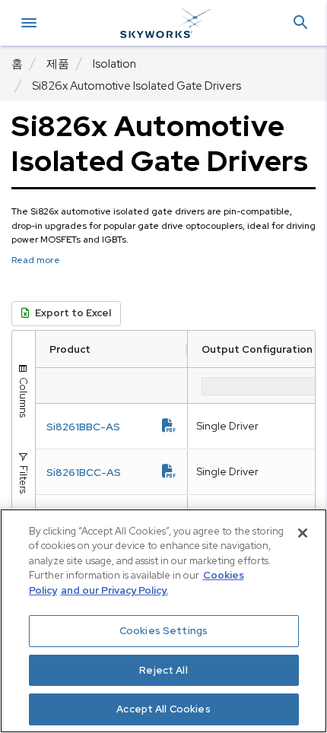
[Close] (302, 533)
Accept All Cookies (163, 709)
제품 (57, 63)
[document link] (169, 426)
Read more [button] (35, 260)
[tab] (23, 390)
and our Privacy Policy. (114, 590)
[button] (300, 23)
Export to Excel (72, 312)
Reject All (163, 670)
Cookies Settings (163, 630)
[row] (112, 349)
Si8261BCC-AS (111, 471)
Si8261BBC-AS (111, 426)
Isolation (114, 63)
